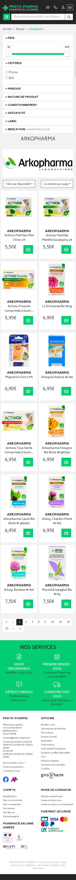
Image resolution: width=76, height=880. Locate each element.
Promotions (47, 733)
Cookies (45, 769)
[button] (19, 184)
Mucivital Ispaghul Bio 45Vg (57, 592)
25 (6, 628)
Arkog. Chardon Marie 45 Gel (57, 521)
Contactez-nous (11, 771)
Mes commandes (12, 805)
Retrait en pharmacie (52, 797)
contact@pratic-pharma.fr (16, 739)
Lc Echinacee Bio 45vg (57, 306)
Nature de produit (23, 97)
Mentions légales (50, 761)
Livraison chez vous (51, 800)
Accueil (7, 29)
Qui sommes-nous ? (14, 763)
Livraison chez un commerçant (57, 805)
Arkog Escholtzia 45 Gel (57, 377)
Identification (10, 797)
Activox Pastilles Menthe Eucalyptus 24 (57, 238)
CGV (43, 757)
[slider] (8, 54)
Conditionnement (22, 105)
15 (60, 622)
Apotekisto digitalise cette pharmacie (49, 867)
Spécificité (16, 113)
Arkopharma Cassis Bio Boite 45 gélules (19, 521)
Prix (11, 38)
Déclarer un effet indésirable (55, 753)
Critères (15, 63)
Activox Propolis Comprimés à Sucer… (19, 308)
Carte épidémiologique (53, 749)
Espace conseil (49, 737)
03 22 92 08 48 (9, 734)
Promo (13, 72)
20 (68, 622)
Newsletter (46, 741)
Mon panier (9, 808)
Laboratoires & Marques (53, 729)
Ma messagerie (11, 817)
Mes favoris (9, 813)
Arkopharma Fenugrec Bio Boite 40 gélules (57, 450)
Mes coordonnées (12, 800)
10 (52, 622)
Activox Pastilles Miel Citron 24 (19, 238)
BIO (11, 78)
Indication (29, 129)
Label (12, 121)
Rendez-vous (48, 725)
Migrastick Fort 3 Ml (19, 377)
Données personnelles (53, 765)
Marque (20, 29)
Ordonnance (47, 745)
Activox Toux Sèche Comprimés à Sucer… (19, 450)
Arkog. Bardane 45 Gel (19, 590)
